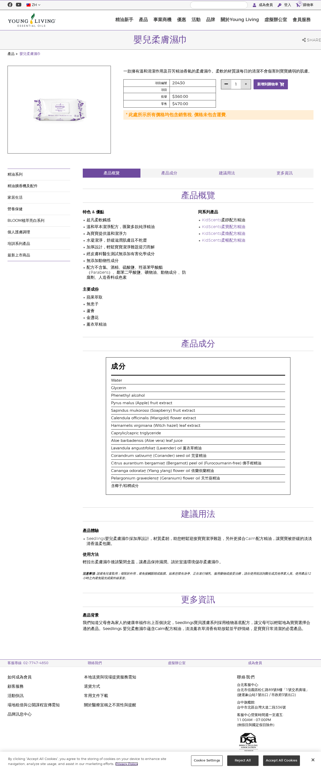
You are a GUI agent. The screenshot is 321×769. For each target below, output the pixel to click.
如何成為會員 (20, 677)
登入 (287, 5)
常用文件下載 (96, 696)
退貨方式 (92, 686)
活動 (196, 20)
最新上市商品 (19, 255)
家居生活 (15, 197)
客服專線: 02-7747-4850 (28, 663)
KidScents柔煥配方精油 (223, 234)
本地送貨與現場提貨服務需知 (110, 677)
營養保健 (15, 209)
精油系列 (15, 174)
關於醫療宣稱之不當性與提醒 (110, 705)
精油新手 (124, 20)
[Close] (312, 759)
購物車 (306, 4)
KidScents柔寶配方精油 (223, 227)
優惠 (181, 20)
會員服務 (302, 20)
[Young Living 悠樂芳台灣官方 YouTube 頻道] (19, 5)
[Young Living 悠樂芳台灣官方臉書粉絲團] (10, 5)
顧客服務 (16, 686)
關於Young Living (240, 20)
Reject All (243, 760)
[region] (160, 760)
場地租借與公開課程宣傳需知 (34, 705)
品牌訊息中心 (20, 714)
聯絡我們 (95, 663)
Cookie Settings (207, 760)
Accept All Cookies (281, 760)
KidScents (211, 220)
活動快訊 (16, 696)
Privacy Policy (126, 763)
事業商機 (162, 20)
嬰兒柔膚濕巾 (30, 54)
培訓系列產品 (19, 244)
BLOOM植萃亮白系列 (26, 221)
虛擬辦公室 (276, 20)
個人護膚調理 (19, 232)
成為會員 (266, 5)
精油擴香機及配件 (23, 186)
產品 (143, 20)
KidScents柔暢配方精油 (223, 240)
